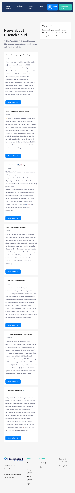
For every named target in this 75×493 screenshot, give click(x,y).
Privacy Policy (63, 466)
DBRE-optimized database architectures (18, 334)
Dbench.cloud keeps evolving (15, 281)
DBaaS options (29, 478)
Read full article (13, 102)
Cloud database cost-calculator (15, 227)
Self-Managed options (30, 470)
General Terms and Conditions (64, 460)
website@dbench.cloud (47, 463)
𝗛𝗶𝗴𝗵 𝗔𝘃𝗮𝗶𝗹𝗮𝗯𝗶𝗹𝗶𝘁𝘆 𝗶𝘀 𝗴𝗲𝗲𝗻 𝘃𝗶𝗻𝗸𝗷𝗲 (17, 111)
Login (55, 6)
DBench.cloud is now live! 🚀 (14, 390)
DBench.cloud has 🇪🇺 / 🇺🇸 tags (15, 165)
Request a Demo (64, 7)
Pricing (41, 6)
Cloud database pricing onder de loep (17, 55)
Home (29, 463)
